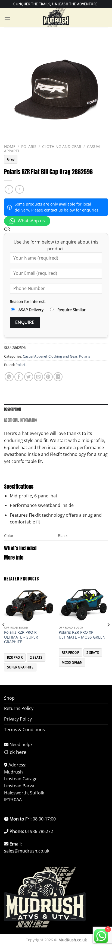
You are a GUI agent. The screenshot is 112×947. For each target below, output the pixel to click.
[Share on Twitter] (28, 376)
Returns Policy (18, 708)
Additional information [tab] (21, 420)
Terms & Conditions (24, 730)
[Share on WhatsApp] (9, 376)
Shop (9, 698)
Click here (15, 752)
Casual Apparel (35, 356)
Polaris (28, 146)
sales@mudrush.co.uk (26, 851)
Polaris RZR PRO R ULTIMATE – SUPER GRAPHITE (21, 637)
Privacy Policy (18, 719)
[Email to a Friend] (38, 376)
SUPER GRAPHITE (20, 667)
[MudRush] (56, 17)
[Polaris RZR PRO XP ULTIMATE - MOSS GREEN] (83, 605)
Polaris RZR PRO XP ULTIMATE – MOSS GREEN (82, 634)
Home (9, 146)
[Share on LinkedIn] (58, 376)
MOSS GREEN (72, 662)
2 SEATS (36, 657)
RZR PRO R (15, 657)
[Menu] (7, 17)
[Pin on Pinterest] (48, 376)
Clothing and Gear (61, 146)
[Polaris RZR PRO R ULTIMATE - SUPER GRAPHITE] (28, 605)
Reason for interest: (28, 301)
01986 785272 (39, 831)
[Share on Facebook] (18, 376)
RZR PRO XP (70, 652)
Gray (10, 159)
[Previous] (4, 635)
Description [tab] (12, 409)
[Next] (108, 635)
